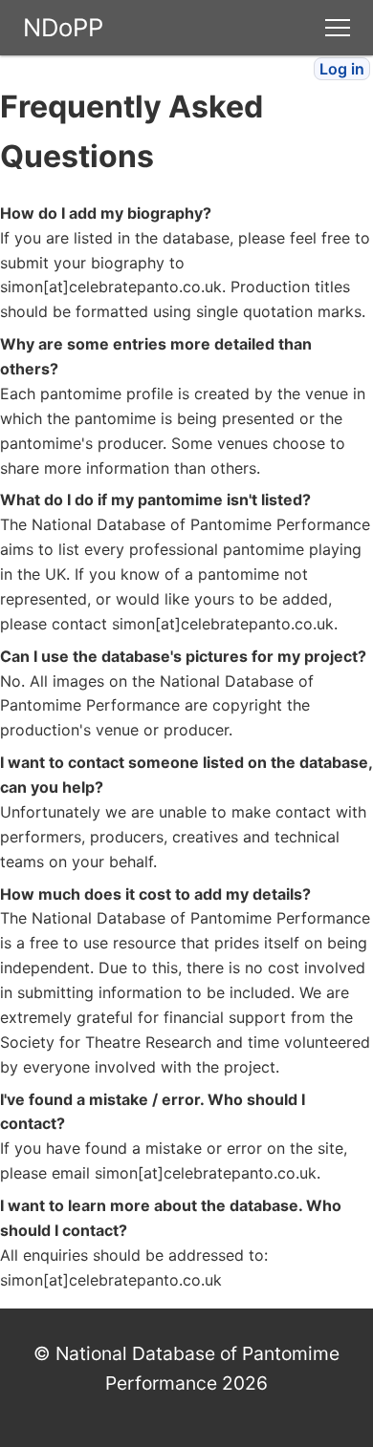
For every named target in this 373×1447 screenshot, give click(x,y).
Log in (341, 68)
